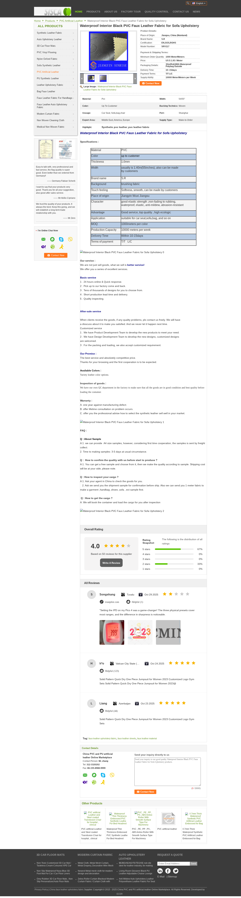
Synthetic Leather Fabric (49, 33)
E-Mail (160, 876)
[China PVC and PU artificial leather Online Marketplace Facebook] (167, 871)
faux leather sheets (127, 738)
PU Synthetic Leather (48, 78)
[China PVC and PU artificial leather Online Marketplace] (52, 11)
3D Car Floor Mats (46, 46)
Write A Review (111, 562)
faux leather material (147, 738)
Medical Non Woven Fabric (50, 126)
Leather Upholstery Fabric (50, 85)
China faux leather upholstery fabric (67, 889)
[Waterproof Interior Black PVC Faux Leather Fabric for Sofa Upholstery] (108, 51)
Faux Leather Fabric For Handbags (54, 98)
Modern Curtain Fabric (48, 113)
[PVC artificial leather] (168, 818)
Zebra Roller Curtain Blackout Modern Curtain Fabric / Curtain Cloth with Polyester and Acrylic (96, 881)
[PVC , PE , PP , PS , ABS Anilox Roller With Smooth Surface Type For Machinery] (143, 818)
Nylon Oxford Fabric (47, 59)
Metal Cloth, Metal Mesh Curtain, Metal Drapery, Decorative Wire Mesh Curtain (95, 865)
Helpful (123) (112, 671)
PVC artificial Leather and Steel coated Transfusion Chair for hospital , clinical (91, 834)
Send (193, 863)
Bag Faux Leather (46, 91)
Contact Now (152, 83)
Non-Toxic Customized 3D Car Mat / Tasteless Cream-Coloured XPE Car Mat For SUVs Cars (54, 865)
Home (78, 11)
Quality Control (157, 11)
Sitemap (172, 876)
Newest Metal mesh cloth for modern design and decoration (95, 872)
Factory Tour (131, 11)
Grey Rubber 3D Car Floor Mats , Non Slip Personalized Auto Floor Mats (55, 880)
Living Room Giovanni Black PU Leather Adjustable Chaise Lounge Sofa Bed (135, 873)
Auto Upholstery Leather (49, 39)
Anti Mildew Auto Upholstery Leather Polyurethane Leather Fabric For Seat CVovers (137, 881)
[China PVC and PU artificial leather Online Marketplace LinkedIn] (160, 871)
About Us (110, 11)
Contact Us (181, 11)
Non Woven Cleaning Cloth (50, 120)
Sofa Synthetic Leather (48, 65)
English (199, 3)
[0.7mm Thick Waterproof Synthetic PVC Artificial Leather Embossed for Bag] (194, 818)
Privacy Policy (41, 889)
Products (93, 11)
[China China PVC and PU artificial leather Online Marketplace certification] (46, 149)
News (196, 11)
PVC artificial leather (167, 829)
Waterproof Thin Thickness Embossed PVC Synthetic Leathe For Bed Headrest (117, 834)
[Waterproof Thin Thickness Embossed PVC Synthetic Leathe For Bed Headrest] (118, 818)
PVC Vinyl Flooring (46, 52)
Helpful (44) (111, 711)
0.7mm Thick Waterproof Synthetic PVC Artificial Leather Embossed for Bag (193, 834)
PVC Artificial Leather (71, 20)
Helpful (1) (137, 602)
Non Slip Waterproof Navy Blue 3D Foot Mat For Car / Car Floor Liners (53, 872)
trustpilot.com (112, 602)
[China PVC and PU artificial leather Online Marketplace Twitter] (175, 871)
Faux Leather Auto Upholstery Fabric (52, 106)
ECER (120, 894)
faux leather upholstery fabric (102, 738)
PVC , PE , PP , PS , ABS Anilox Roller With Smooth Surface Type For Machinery (143, 834)
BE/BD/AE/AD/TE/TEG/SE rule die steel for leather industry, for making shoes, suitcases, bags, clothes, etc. (136, 865)
